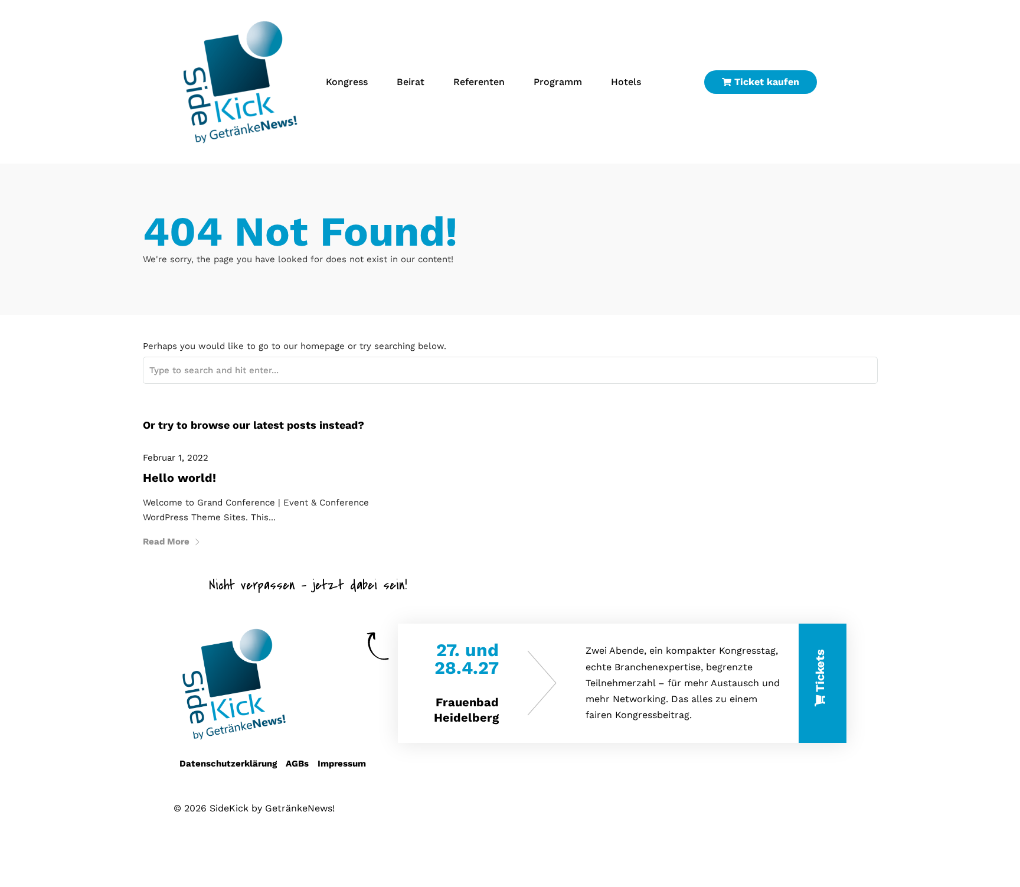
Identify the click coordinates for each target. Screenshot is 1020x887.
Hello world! (179, 478)
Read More (166, 541)
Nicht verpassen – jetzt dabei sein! (308, 585)
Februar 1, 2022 (175, 457)
